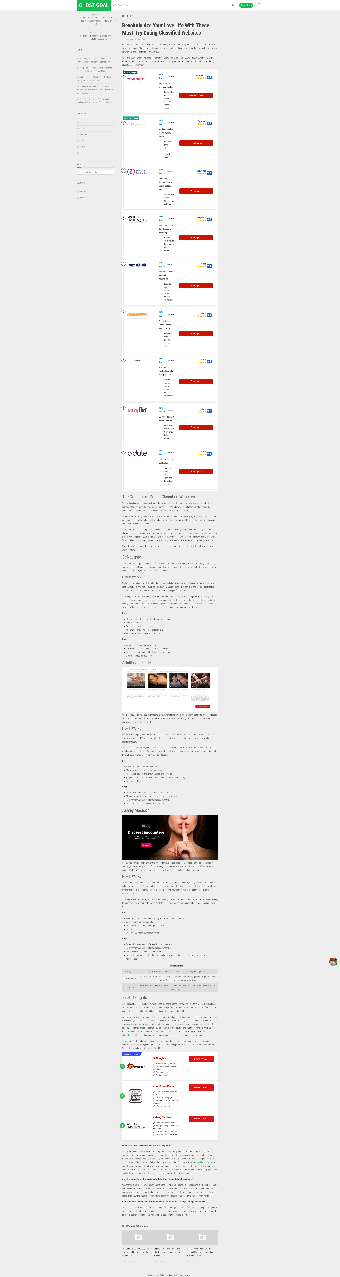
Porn (81, 140)
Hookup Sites (246, 5)
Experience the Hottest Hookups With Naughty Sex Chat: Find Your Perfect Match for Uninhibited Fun (95, 89)
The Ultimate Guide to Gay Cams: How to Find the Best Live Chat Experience (136, 1252)
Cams (81, 128)
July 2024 (82, 191)
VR (80, 153)
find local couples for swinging (198, 533)
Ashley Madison (162, 1117)
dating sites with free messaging (203, 603)
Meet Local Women (204, 1162)
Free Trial (201, 1059)
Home (234, 5)
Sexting (82, 147)
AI (80, 122)
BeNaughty (159, 1058)
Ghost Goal (94, 5)
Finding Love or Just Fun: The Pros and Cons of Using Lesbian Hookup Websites (200, 1252)
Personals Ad (128, 893)
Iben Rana (129, 39)
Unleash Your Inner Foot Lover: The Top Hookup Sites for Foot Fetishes (167, 1252)
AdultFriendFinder (164, 1086)
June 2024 (83, 198)
